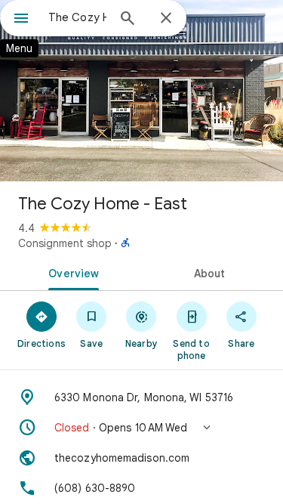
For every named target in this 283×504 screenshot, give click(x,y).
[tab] (71, 272)
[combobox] (77, 17)
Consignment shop (65, 243)
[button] (141, 428)
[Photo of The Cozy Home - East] (141, 90)
